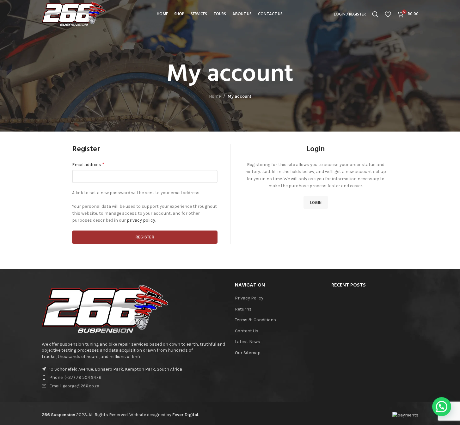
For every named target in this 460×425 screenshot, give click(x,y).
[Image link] (105, 309)
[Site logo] (74, 13)
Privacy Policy (249, 298)
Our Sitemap (248, 352)
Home (215, 96)
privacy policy (141, 220)
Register (144, 237)
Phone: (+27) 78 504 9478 (75, 377)
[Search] (375, 14)
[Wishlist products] (388, 14)
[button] (441, 406)
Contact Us (246, 331)
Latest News (247, 341)
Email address (88, 164)
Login (316, 202)
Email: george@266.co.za (74, 386)
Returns (243, 309)
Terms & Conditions (255, 320)
